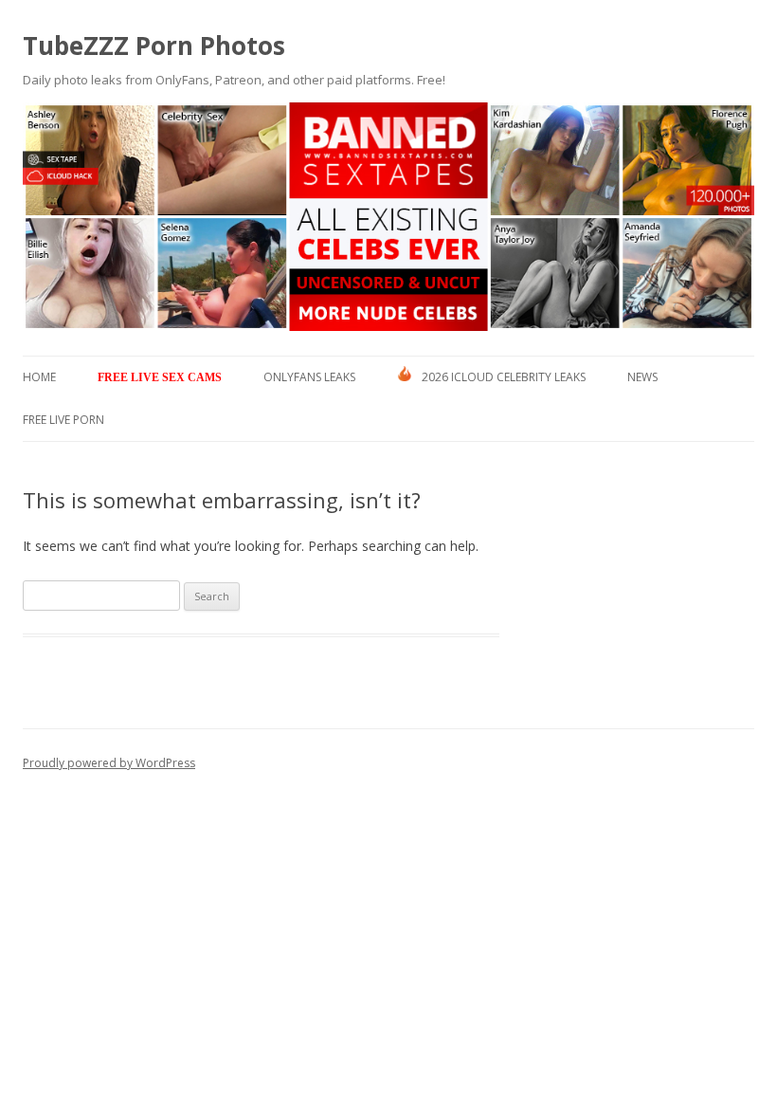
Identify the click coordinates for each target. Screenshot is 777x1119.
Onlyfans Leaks (309, 377)
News (642, 377)
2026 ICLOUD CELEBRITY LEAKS (504, 377)
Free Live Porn (63, 420)
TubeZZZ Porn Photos (154, 45)
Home (39, 377)
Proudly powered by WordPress (109, 763)
